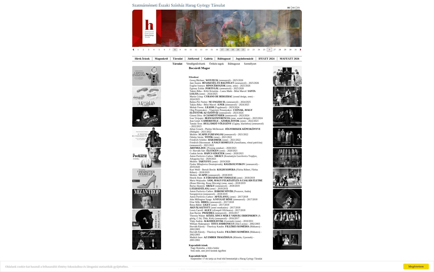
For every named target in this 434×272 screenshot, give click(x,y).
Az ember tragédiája (218, 237)
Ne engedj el (217, 102)
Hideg (205, 202)
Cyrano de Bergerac (218, 96)
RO (293, 8)
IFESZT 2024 (266, 58)
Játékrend (193, 58)
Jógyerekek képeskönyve (242, 129)
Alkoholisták (213, 221)
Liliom (209, 107)
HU (288, 8)
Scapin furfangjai (211, 134)
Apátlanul (221, 196)
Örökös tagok (216, 63)
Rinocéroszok (216, 85)
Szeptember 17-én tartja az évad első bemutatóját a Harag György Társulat (226, 258)
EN (298, 8)
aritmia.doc (198, 148)
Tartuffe (205, 161)
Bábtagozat (234, 63)
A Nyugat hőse (222, 199)
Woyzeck (212, 80)
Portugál (212, 88)
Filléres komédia (237, 226)
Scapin (203, 175)
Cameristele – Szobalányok (220, 121)
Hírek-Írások (142, 58)
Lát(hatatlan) (199, 188)
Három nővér (223, 191)
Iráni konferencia (217, 118)
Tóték (209, 137)
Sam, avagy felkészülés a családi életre (234, 180)
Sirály (218, 156)
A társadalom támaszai (219, 178)
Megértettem (416, 266)
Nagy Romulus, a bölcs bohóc (205, 248)
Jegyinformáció (244, 58)
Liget (206, 205)
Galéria (208, 58)
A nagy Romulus (222, 142)
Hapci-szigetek (214, 153)
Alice (208, 210)
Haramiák (215, 140)
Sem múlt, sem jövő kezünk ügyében (208, 250)
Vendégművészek (195, 63)
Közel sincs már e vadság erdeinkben (231, 215)
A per (220, 104)
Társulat (178, 58)
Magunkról (161, 58)
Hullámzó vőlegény (217, 123)
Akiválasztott (200, 207)
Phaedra (208, 213)
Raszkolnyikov (234, 164)
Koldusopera (226, 169)
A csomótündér (213, 115)
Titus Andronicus (222, 224)
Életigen (212, 150)
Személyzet (250, 63)
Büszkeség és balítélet (218, 83)
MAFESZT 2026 (289, 58)
